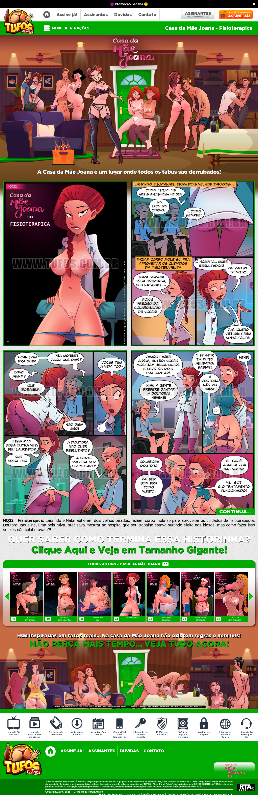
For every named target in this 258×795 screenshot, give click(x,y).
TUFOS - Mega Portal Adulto (21, 22)
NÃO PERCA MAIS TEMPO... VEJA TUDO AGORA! (129, 644)
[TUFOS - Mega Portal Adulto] (22, 760)
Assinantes (96, 15)
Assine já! (66, 15)
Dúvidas (123, 15)
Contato (147, 15)
